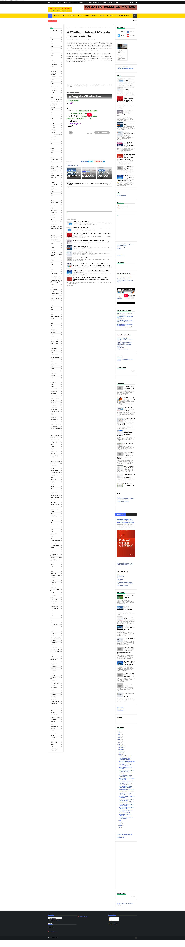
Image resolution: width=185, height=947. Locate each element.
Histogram (53, 332)
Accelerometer (54, 62)
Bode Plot (53, 132)
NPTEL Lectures (54, 475)
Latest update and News (91, 2)
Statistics (53, 673)
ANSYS (52, 53)
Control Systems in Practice (122, 349)
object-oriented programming (54, 750)
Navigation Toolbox (55, 495)
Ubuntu (52, 708)
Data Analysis (54, 210)
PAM (52, 518)
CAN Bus (52, 148)
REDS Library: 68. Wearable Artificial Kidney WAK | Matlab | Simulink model (88, 175)
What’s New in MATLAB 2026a (80, 246)
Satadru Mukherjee (55, 624)
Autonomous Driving (55, 101)
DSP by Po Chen (54, 202)
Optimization (54, 515)
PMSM (52, 531)
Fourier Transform (55, 293)
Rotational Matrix (55, 608)
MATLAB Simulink (54, 421)
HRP (52, 327)
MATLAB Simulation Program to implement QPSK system (125, 784)
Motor (52, 468)
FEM (52, 264)
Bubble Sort (53, 136)
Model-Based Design (55, 461)
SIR (51, 615)
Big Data (53, 125)
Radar (52, 584)
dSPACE (52, 744)
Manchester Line (54, 437)
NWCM (52, 488)
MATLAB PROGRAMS (55, 411)
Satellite (53, 626)
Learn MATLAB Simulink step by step (124, 320)
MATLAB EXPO (53, 400)
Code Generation (54, 166)
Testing (52, 690)
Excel (52, 260)
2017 (119, 827)
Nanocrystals (54, 493)
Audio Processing (120, 707)
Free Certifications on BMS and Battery (125, 68)
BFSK (52, 114)
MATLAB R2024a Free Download (81, 221)
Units (52, 710)
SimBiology (53, 644)
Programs (110, 15)
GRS (52, 309)
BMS (52, 118)
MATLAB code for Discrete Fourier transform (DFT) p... (126, 782)
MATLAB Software (55, 424)
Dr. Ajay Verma (54, 237)
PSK (52, 536)
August (120, 752)
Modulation (53, 465)
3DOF (52, 39)
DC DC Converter (120, 347)
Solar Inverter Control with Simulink (55, 659)
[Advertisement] (89, 74)
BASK (52, 111)
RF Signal (53, 578)
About (53, 2)
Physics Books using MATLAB (123, 501)
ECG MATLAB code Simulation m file (126, 789)
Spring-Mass (53, 664)
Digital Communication (56, 228)
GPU (52, 307)
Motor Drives (119, 346)
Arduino (53, 92)
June (120, 820)
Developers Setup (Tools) (122, 67)
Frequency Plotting (55, 298)
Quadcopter (53, 573)
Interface (53, 345)
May (120, 822)
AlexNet (52, 69)
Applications (71, 15)
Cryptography (54, 184)
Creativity (53, 182)
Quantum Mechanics (55, 575)
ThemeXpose (55, 937)
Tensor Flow (54, 687)
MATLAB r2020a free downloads (81, 258)
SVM (52, 622)
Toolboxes (53, 694)
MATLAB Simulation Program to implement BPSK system (125, 787)
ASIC (52, 57)
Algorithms (53, 71)
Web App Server (54, 733)
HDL (52, 323)
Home (49, 2)
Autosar (53, 107)
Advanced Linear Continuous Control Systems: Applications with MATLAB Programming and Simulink (124, 278)
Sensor (52, 631)
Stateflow (53, 670)
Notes (63, 15)
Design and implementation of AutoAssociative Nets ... (125, 756)
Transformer (54, 699)
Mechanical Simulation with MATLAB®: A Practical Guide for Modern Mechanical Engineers (125, 521)
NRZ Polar (53, 481)
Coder (52, 168)
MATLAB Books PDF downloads (123, 500)
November (121, 747)
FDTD (52, 262)
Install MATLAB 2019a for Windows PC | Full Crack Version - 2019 (128, 388)
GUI (51, 311)
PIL (51, 527)
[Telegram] (128, 2)
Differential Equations (56, 226)
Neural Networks (55, 497)
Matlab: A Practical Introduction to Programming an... (126, 818)
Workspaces (53, 737)
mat (52, 746)
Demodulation (54, 224)
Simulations (53, 647)
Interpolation (54, 348)
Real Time (53, 592)
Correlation (53, 177)
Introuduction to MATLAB (124, 812)
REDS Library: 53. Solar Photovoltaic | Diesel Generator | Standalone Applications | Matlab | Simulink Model (126, 421)
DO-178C (52, 200)
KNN (52, 359)
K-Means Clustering (55, 357)
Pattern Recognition (55, 540)
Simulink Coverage (55, 649)
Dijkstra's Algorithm (55, 233)
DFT (52, 195)
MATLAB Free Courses (121, 195)
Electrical (53, 250)
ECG (52, 245)
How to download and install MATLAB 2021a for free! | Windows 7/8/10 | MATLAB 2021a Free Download (125, 455)
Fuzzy (52, 302)
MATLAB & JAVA (54, 389)
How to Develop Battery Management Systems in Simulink (124, 325)
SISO (52, 617)
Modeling (53, 463)
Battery (52, 123)
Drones (52, 243)
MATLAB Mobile (54, 409)
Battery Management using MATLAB (124, 344)
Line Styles (53, 375)
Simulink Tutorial (55, 651)
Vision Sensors (54, 719)
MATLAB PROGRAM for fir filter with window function (126, 802)
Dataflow (53, 217)
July (120, 754)
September (121, 751)
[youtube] (134, 2)
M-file (52, 386)
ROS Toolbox (54, 582)
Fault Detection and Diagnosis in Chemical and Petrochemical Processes (55, 277)
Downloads (53, 235)
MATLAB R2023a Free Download (81, 227)
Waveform (53, 728)
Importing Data (54, 341)
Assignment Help (120, 255)
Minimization (54, 453)
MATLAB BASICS (54, 391)
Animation (53, 83)
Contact (75, 2)
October (121, 749)
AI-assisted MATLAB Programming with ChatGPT (128, 695)
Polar (52, 549)
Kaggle (52, 361)
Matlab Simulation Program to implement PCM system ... (125, 794)
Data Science (53, 212)
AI (51, 48)
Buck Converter (54, 139)
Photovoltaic (54, 543)
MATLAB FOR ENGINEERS (55, 402)
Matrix (52, 444)
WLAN (52, 724)
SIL (51, 613)
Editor (52, 247)
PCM (52, 522)
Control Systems (55, 175)
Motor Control (54, 470)
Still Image (53, 675)
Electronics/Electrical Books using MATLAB (125, 498)
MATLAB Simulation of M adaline (126, 763)
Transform (53, 696)
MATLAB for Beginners (55, 428)
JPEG (52, 352)
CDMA (52, 150)
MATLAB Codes (54, 395)
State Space (53, 668)
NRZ (52, 477)
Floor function (54, 289)
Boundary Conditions (55, 134)
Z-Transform (54, 742)
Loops (52, 384)
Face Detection (54, 273)
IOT (51, 334)
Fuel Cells (53, 300)
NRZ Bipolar (53, 479)
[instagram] (136, 2)
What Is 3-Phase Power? (121, 245)
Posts (120, 205)
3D (51, 37)
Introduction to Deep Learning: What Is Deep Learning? (126, 771)
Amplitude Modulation (56, 76)
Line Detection (54, 373)
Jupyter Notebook (55, 355)
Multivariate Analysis (55, 472)
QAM (52, 569)
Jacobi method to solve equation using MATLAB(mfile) (129, 476)
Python (52, 564)
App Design (53, 88)
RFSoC (52, 580)
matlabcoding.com (53, 931)
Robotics (53, 604)
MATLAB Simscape (54, 419)
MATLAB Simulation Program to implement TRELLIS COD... (125, 776)
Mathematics (54, 442)
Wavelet (53, 730)
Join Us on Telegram (103, 2)
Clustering (53, 164)
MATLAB (76, 165)
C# (51, 141)
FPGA (52, 271)
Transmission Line (55, 701)
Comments (121, 208)
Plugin (52, 547)
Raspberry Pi (54, 587)
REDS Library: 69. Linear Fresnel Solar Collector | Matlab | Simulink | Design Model (73, 174)
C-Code (52, 145)
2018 (119, 744)
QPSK (52, 571)
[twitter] (132, 2)
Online (52, 511)
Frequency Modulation (56, 296)
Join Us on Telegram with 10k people (124, 834)
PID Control (119, 248)
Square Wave (54, 666)
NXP (52, 490)
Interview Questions (55, 350)
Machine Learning (55, 435)
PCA (52, 520)
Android (53, 81)
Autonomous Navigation (53, 105)
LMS (52, 366)
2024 (119, 734)
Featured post (120, 514)
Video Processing (120, 710)
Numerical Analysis (55, 504)
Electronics (53, 252)
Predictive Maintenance (56, 557)
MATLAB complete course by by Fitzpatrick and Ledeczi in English (126, 314)
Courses (80, 15)
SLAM (52, 619)
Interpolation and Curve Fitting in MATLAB (125, 563)
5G (51, 41)
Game (52, 314)
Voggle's (53, 721)
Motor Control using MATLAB (122, 247)
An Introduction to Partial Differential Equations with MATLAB (88, 240)
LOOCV (52, 368)
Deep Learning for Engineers (122, 585)
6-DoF (52, 44)
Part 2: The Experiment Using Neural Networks (128, 608)
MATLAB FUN (53, 404)
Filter (52, 284)
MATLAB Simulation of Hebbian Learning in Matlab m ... (125, 765)
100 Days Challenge (113, 2)
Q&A (52, 566)
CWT (52, 155)
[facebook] (130, 2)
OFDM (52, 506)
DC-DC (52, 191)
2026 (119, 730)
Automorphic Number (55, 99)
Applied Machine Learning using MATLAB (125, 583)
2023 (119, 736)
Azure (52, 109)
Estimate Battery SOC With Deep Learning (125, 244)
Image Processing (55, 339)
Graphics (53, 321)
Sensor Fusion (54, 633)
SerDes (52, 635)
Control (53, 173)
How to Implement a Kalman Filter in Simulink (128, 597)
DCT (52, 193)
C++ (52, 143)
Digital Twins (54, 230)
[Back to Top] (136, 938)
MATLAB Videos (54, 426)
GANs (52, 305)
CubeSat (52, 186)
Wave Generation (54, 726)
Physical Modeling (55, 545)
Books (87, 15)
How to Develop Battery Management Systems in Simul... (124, 343)
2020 (119, 741)
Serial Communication (56, 638)
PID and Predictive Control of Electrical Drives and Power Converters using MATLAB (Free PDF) (125, 100)
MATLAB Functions (55, 407)
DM (51, 198)
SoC (52, 656)
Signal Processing (55, 642)
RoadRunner (53, 601)
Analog (52, 79)
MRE (52, 433)
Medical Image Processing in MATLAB (82, 252)
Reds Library (53, 595)
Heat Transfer (54, 330)
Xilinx (52, 739)
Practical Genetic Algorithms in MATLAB (125, 564)
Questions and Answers (122, 15)
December (121, 745)
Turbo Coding (54, 703)
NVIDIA (52, 486)
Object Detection (55, 509)
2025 (119, 732)
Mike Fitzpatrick (54, 451)
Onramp (52, 513)
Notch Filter (53, 502)
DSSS (52, 208)
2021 (119, 739)
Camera (52, 157)
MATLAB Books (54, 393)
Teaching (53, 685)
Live (52, 377)
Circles (52, 161)
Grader (52, 318)
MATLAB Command (55, 398)
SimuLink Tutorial (120, 318)
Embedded (53, 257)
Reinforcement (54, 599)
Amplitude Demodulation (53, 74)
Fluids (52, 291)
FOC (52, 269)
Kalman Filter (54, 364)
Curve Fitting (54, 189)
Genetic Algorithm (55, 316)
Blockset (53, 127)
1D (51, 32)
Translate (58, 920)
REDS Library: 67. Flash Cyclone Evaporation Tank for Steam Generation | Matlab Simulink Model (104, 174)
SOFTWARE (94, 15)
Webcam (52, 735)
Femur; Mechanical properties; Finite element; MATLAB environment (56, 281)
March (120, 825)
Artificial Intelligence (121, 577)
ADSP (52, 46)
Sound (52, 661)
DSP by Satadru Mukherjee (54, 205)
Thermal (53, 692)
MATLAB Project (54, 417)
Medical (52, 449)
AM (51, 50)
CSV (52, 152)
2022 (119, 737)
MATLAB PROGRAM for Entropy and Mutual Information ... (126, 791)
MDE (52, 430)
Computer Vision (54, 170)
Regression (53, 597)
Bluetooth (53, 130)
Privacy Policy (81, 2)
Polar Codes (53, 552)
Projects (56, 15)
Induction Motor (54, 343)
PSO (52, 538)
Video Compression (55, 717)
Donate (70, 2)
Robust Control (54, 606)
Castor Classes (54, 159)
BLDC (52, 116)
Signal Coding (54, 640)
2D (51, 35)
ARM (52, 55)
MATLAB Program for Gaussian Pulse (127, 761)
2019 (119, 742)
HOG (52, 325)
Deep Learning (54, 221)
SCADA (52, 610)
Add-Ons (53, 66)
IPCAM (52, 336)
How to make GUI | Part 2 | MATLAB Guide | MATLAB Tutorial (129, 409)
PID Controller (54, 524)
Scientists (53, 629)
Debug (52, 219)
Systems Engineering (55, 683)
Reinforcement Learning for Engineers (124, 582)
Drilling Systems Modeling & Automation (55, 240)
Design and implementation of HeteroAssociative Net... (125, 759)
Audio (52, 97)
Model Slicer (54, 459)
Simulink (102, 15)
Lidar (52, 370)
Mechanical (53, 446)
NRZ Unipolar (54, 484)
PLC (52, 529)
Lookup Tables (54, 382)
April (120, 823)
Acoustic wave (54, 64)
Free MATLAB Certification (62, 2)
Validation (53, 712)
